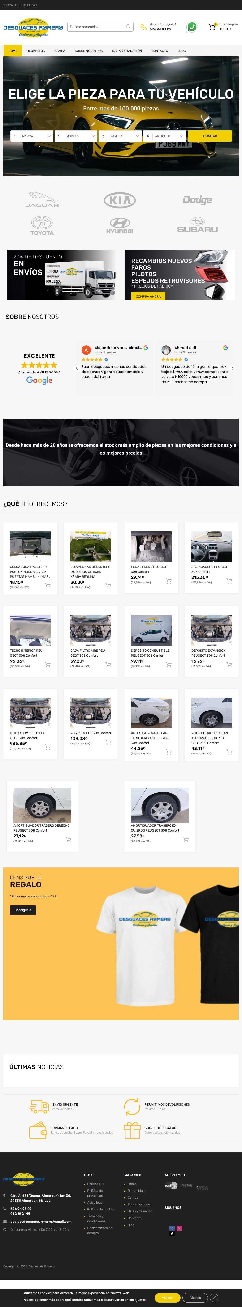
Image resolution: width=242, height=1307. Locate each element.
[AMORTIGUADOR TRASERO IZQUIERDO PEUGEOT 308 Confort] (160, 805)
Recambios (36, 51)
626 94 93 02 (160, 29)
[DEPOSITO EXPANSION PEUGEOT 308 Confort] (211, 630)
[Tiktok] (172, 1233)
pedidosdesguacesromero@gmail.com (41, 1222)
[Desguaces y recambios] (24, 27)
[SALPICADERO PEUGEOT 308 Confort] (211, 546)
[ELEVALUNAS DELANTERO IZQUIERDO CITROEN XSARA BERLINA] (90, 546)
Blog (181, 51)
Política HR (95, 1184)
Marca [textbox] (27, 136)
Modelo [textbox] (72, 136)
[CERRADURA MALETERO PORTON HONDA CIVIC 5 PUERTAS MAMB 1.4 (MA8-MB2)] (30, 546)
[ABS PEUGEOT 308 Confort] (90, 713)
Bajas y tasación (127, 51)
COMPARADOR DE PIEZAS (20, 5)
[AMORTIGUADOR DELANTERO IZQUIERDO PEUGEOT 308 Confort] (211, 713)
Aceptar (167, 1297)
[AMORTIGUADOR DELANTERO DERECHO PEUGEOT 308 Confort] (151, 713)
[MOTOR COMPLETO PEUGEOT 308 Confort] (30, 713)
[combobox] (31, 136)
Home (12, 51)
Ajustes (195, 1297)
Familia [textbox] (116, 136)
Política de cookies (101, 1209)
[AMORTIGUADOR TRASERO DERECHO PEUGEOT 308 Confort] (42, 805)
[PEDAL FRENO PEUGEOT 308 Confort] (151, 546)
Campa (59, 51)
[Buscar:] (100, 27)
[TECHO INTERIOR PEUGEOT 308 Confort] (30, 630)
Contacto (159, 51)
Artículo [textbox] (162, 136)
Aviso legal (95, 1203)
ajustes (140, 1300)
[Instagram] (179, 1228)
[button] (232, 368)
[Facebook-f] (172, 1228)
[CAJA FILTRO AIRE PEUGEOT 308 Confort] (90, 630)
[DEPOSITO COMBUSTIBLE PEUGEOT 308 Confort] (151, 630)
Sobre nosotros (89, 51)
